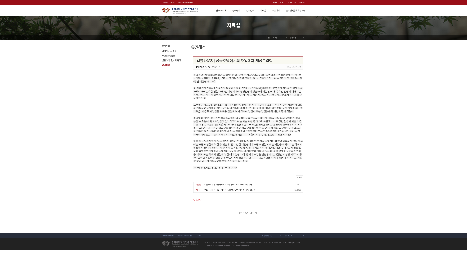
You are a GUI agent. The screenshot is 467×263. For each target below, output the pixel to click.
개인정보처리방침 (168, 235)
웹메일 (173, 2)
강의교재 (166, 46)
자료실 (263, 10)
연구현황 (236, 10)
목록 (300, 177)
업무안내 (250, 10)
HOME (269, 38)
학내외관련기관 (267, 235)
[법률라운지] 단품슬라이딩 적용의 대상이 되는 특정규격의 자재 (228, 184)
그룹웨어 (165, 2)
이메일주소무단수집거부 (184, 235)
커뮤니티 (276, 10)
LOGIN (275, 2)
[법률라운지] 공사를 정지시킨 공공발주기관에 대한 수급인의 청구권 (229, 189)
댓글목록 (198, 200)
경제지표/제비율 (169, 50)
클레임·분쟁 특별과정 (295, 10)
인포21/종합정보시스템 (185, 2)
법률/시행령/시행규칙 (171, 60)
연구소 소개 (221, 10)
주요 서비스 (288, 235)
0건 (208, 66)
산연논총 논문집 (169, 55)
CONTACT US (291, 2)
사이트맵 (197, 235)
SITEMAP (301, 2)
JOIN (281, 2)
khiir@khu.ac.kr (294, 242)
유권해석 (293, 38)
